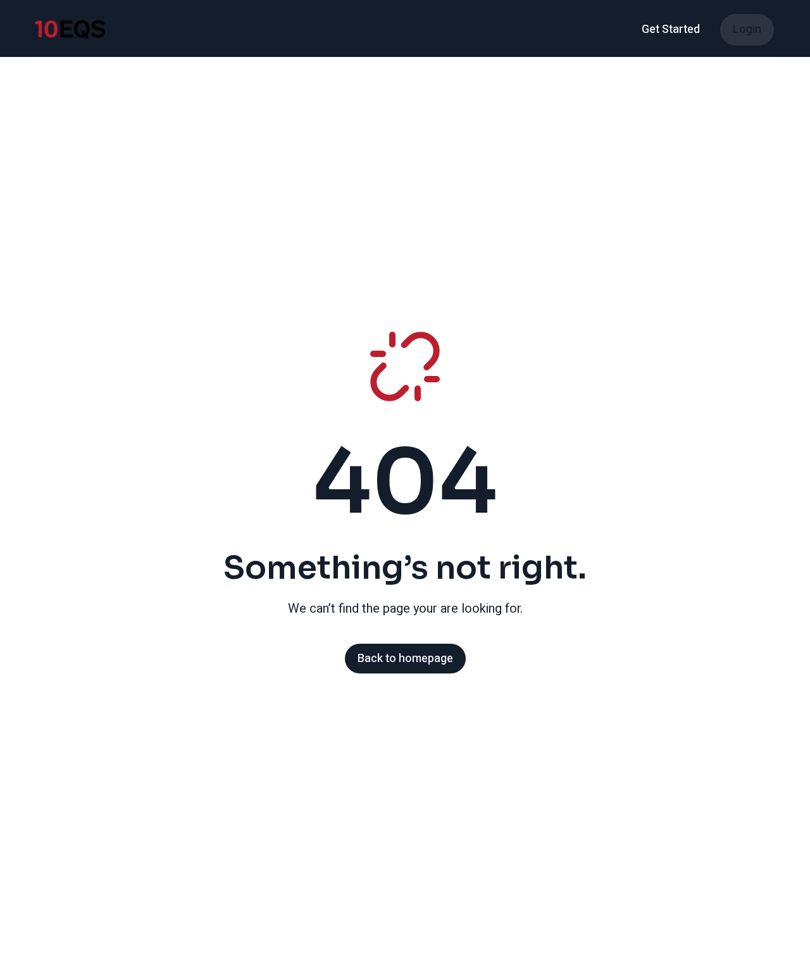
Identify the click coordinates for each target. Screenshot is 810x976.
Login (747, 29)
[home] (70, 29)
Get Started (671, 29)
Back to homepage (405, 658)
